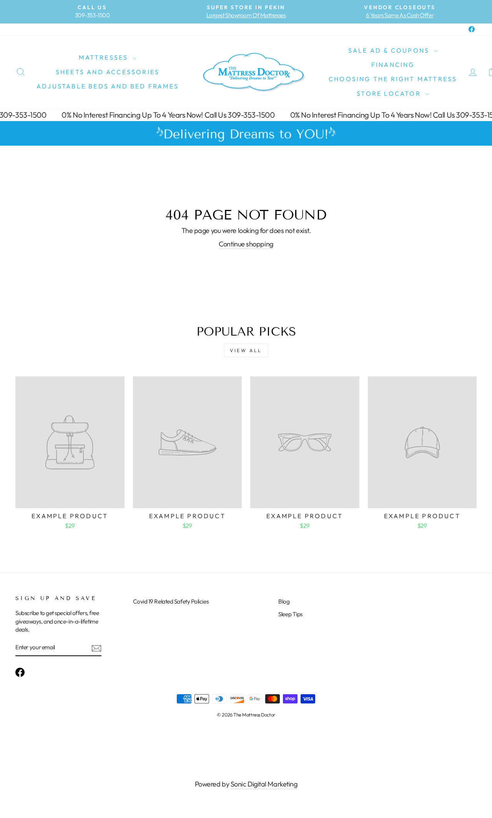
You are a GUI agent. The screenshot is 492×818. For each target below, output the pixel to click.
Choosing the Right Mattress (393, 79)
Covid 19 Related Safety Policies (171, 601)
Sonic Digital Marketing (264, 784)
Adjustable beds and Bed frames (108, 86)
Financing (393, 64)
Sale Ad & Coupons (390, 50)
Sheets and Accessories (108, 72)
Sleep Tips (290, 614)
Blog (283, 601)
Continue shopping (246, 243)
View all (246, 350)
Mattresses (104, 57)
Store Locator (390, 93)
